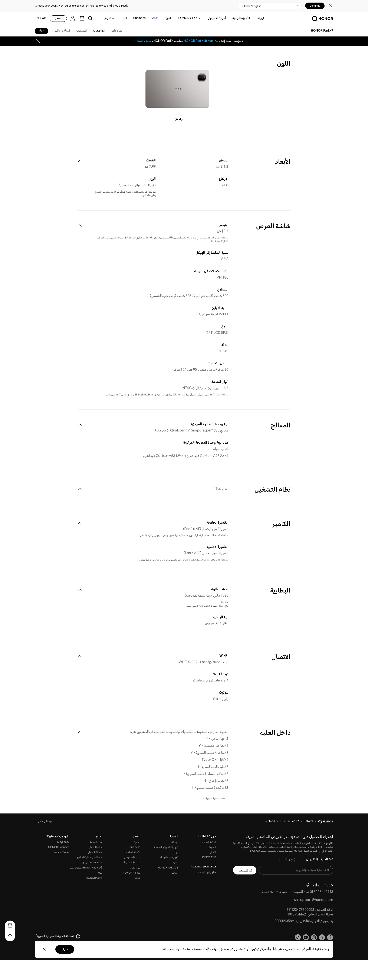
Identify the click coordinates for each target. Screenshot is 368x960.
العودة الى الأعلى (45, 822)
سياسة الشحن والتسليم (129, 863)
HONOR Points (131, 873)
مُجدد (137, 878)
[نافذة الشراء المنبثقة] (10, 926)
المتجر (58, 18)
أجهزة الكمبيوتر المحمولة (166, 847)
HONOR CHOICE (189, 18)
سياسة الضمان (95, 847)
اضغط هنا (168, 949)
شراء (41, 31)
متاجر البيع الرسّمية (207, 872)
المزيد (175, 873)
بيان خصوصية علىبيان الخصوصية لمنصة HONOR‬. (273, 851)
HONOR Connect (58, 847)
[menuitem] (79, 161)
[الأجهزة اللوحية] (230, 18)
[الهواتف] (255, 18)
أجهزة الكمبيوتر (217, 18)
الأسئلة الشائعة (133, 852)
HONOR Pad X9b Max (199, 41)
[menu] (73, 18)
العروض (136, 842)
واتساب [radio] (284, 859)
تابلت (175, 852)
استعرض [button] (109, 18)
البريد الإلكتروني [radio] (317, 859)
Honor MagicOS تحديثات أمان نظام (86, 870)
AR (44, 18)
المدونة (212, 847)
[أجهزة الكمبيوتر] (206, 18)
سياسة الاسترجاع (132, 857)
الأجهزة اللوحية (241, 18)
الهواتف (260, 18)
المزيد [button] (168, 18)
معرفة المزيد (144, 41)
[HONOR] (323, 821)
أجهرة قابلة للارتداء (169, 857)
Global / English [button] (251, 6)
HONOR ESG (208, 857)
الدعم (124, 18)
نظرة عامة (116, 30)
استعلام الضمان (95, 852)
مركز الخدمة (96, 842)
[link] (82, 18)
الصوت (175, 863)
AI (153, 18)
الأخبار (213, 852)
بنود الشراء (135, 868)
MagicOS (63, 842)
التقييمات (81, 30)
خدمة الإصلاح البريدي (92, 863)
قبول (65, 949)
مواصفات (99, 30)
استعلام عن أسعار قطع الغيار (89, 857)
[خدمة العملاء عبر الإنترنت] (10, 936)
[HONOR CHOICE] (176, 18)
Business (139, 18)
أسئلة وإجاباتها (62, 30)
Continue (314, 5)
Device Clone (61, 852)
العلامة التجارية (209, 842)
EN (37, 18)
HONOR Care (94, 878)
